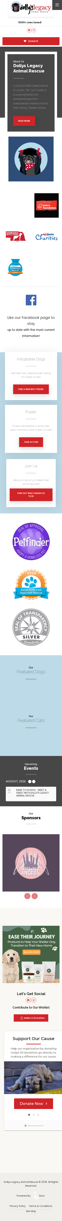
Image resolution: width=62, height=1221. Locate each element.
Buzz (42, 1195)
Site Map (31, 1211)
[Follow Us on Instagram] (34, 30)
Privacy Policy (18, 1206)
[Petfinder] (31, 541)
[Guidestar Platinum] (31, 627)
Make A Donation (34, 1018)
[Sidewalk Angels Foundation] (31, 863)
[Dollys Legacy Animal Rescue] (31, 8)
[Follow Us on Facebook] (29, 30)
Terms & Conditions (40, 1206)
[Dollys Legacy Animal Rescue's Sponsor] (31, 954)
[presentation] (27, 896)
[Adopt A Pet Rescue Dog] (31, 584)
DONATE (33, 41)
